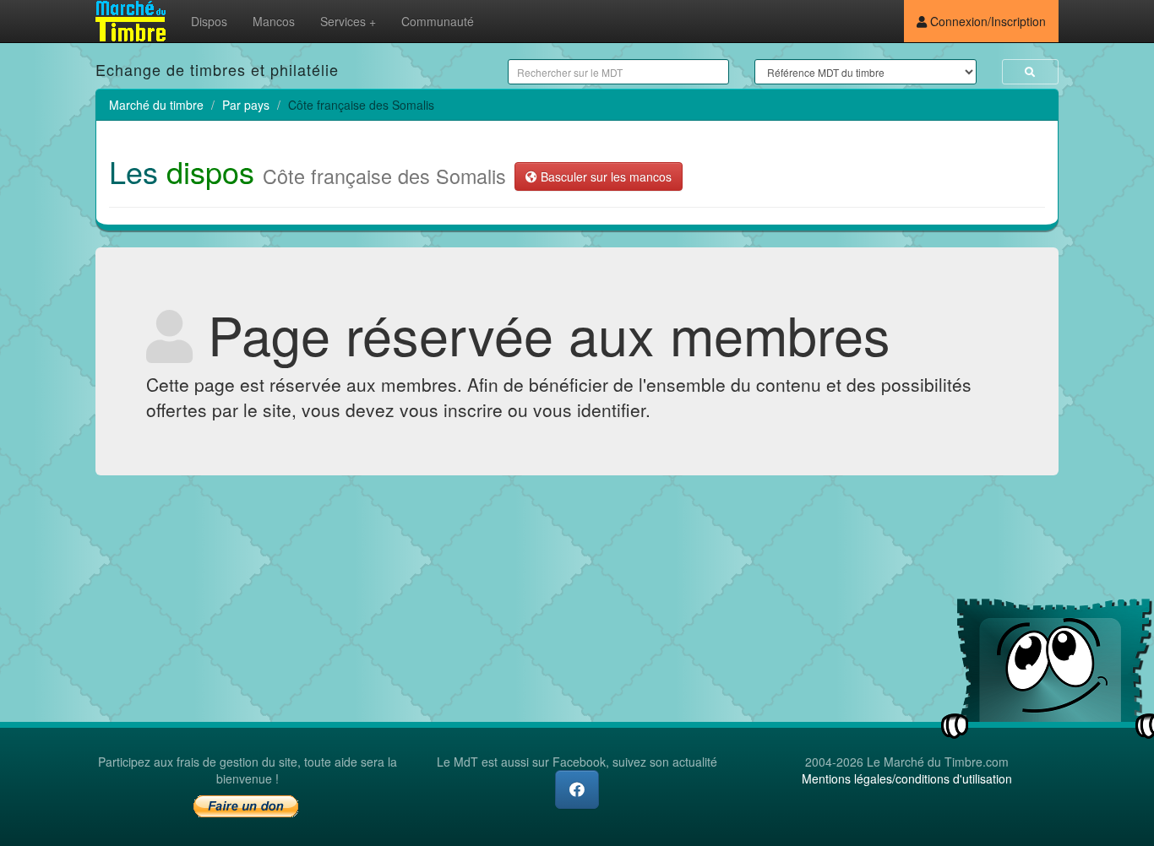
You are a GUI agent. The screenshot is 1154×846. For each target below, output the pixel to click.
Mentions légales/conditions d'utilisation (907, 778)
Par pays (245, 104)
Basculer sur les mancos (604, 176)
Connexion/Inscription (986, 21)
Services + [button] (348, 21)
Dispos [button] (209, 21)
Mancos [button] (274, 21)
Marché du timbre (156, 104)
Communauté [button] (437, 21)
